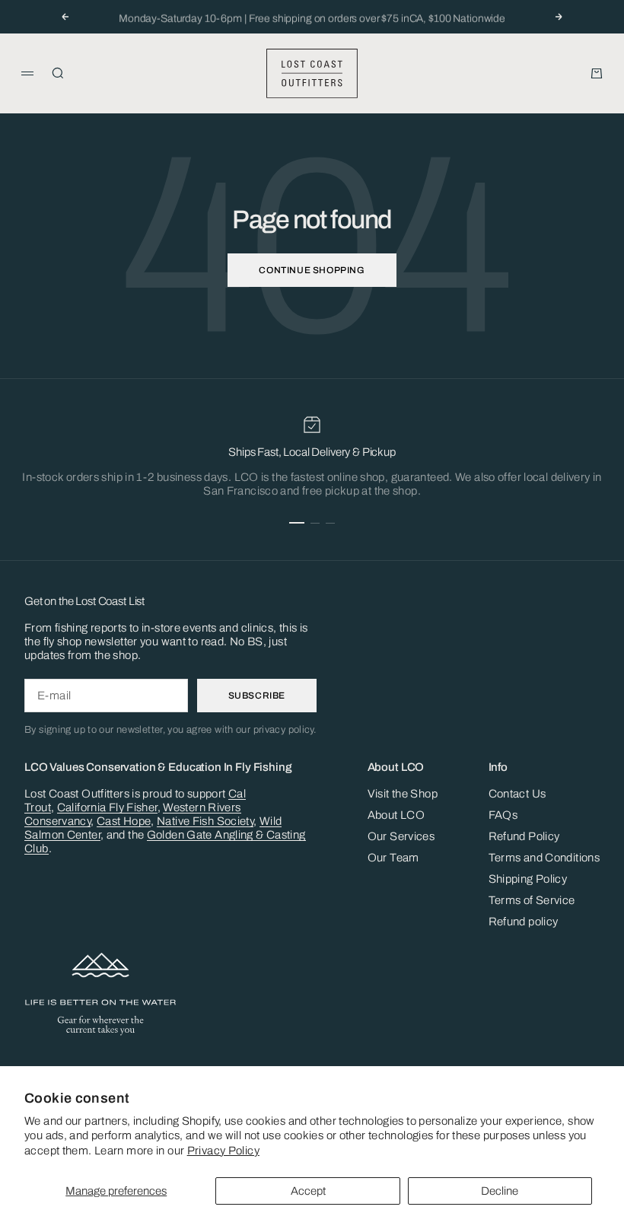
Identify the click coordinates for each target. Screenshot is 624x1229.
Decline (499, 1191)
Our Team (393, 858)
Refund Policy (524, 836)
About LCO (396, 815)
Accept (308, 1191)
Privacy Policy (223, 1151)
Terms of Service (532, 900)
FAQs (503, 815)
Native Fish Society (205, 821)
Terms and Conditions (544, 858)
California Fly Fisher (107, 807)
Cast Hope (124, 821)
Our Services (401, 836)
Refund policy (524, 921)
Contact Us (517, 794)
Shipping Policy (528, 879)
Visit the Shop (403, 794)
